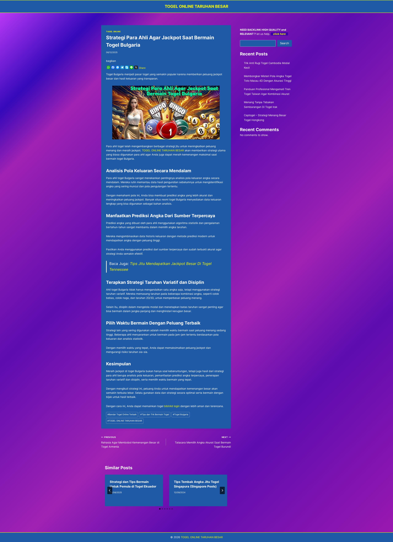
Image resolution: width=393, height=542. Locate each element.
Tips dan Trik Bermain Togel (154, 414)
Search (284, 43)
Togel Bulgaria (180, 414)
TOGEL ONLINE (113, 31)
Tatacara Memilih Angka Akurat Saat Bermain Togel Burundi (203, 442)
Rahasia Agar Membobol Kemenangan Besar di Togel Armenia (130, 442)
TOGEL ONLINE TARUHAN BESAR (124, 421)
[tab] (160, 509)
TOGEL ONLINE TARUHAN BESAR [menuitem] (163, 150)
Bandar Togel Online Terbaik (121, 414)
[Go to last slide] (109, 490)
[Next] (222, 490)
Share (142, 67)
